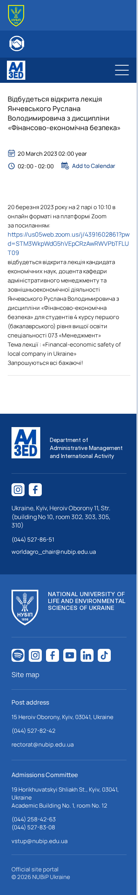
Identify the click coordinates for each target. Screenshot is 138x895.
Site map (25, 674)
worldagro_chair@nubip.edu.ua (54, 552)
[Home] (16, 16)
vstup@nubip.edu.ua (39, 841)
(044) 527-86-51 (33, 539)
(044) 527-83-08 (33, 827)
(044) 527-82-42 (34, 731)
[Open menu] (121, 70)
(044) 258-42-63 (34, 819)
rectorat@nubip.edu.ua (43, 744)
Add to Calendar (93, 165)
